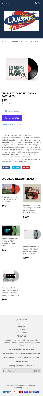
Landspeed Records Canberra (23, 385)
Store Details (21, 329)
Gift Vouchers (21, 332)
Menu (7, 3)
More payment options (12, 124)
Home (4, 41)
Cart (39, 3)
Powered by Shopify (20, 387)
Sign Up (37, 371)
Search (21, 324)
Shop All (21, 326)
